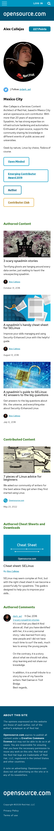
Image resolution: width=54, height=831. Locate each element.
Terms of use (10, 815)
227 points (39, 29)
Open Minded (16, 161)
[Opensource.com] (24, 14)
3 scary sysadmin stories (26, 619)
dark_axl (17, 616)
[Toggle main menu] (4, 3)
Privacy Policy (11, 810)
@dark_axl (25, 89)
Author (12, 190)
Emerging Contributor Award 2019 (22, 175)
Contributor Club (18, 202)
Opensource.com (16, 500)
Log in (38, 3)
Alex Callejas (14, 282)
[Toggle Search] (49, 3)
